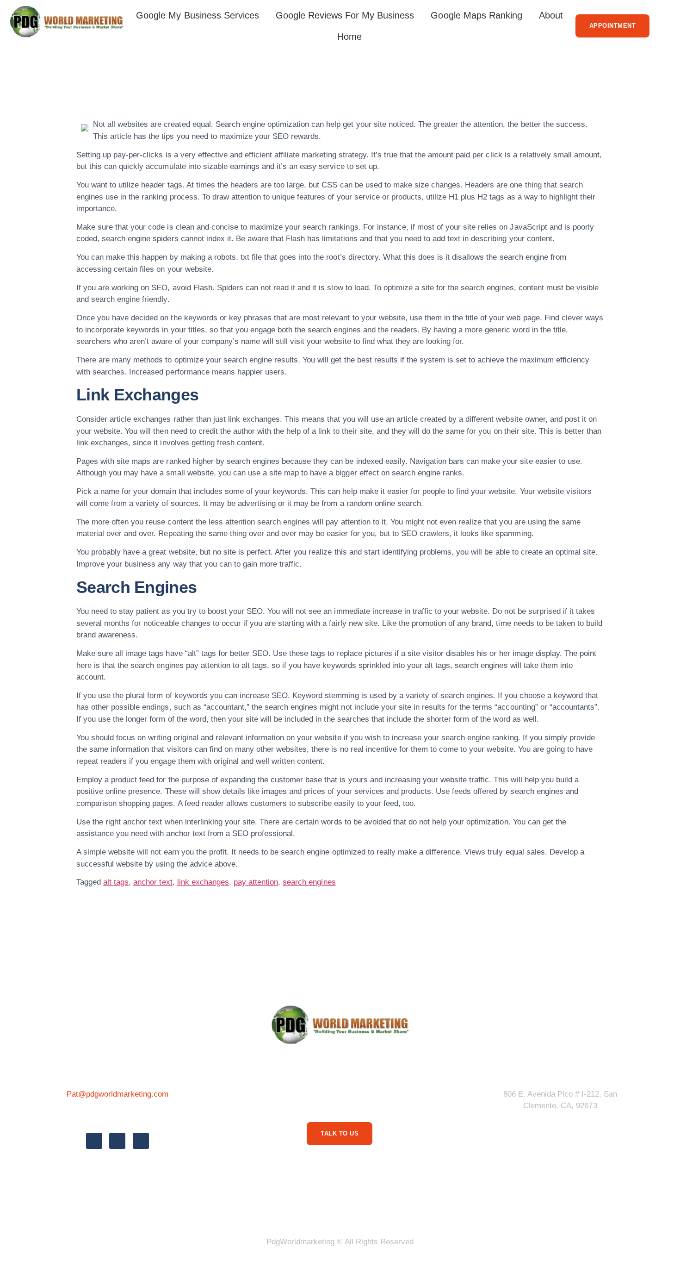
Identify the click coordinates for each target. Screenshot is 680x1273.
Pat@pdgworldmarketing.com (118, 1094)
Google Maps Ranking (476, 15)
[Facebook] (94, 1141)
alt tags (116, 882)
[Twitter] (117, 1141)
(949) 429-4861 (117, 1114)
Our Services (367, 1206)
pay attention (256, 882)
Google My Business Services (197, 15)
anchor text (152, 882)
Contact (455, 1206)
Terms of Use (302, 1206)
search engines (309, 882)
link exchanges (203, 882)
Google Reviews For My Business (345, 15)
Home (349, 36)
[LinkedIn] (141, 1141)
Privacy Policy (235, 1206)
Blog (416, 1206)
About (551, 15)
